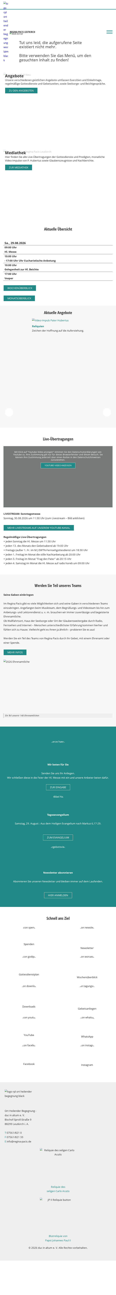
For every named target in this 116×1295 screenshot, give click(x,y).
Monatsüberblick (19, 298)
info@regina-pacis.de (19, 1141)
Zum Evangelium (58, 837)
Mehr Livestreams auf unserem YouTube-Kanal (38, 528)
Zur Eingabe (58, 787)
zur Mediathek (18, 167)
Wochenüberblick (19, 288)
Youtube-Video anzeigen (58, 465)
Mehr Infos (15, 652)
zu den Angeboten (21, 90)
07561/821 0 (14, 1132)
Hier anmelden (58, 895)
